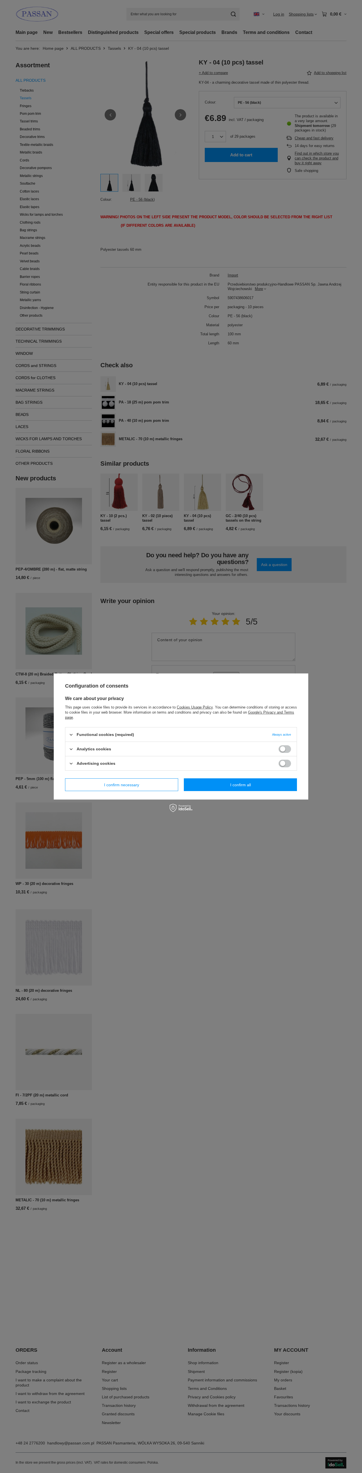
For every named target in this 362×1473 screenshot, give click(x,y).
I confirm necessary (121, 784)
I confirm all (240, 784)
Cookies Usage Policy (195, 707)
